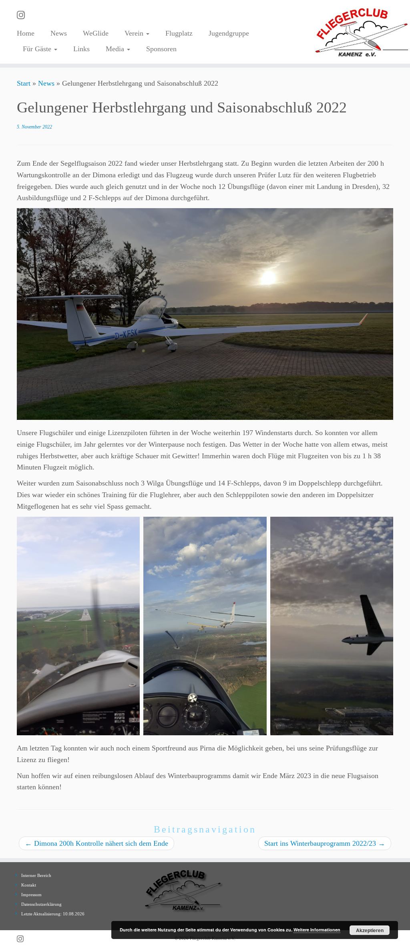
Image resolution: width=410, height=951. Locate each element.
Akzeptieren (370, 930)
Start (23, 83)
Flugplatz (179, 33)
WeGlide (96, 33)
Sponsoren (161, 49)
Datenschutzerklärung (41, 904)
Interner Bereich (36, 875)
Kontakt (28, 885)
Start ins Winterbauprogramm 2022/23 (324, 843)
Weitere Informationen (316, 930)
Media (116, 49)
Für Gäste (38, 49)
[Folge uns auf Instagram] (23, 15)
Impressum (31, 894)
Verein (135, 33)
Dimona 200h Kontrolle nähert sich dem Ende (96, 843)
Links (81, 49)
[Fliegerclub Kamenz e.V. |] (362, 32)
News (58, 33)
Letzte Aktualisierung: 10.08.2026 (52, 913)
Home (25, 33)
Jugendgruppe (229, 33)
